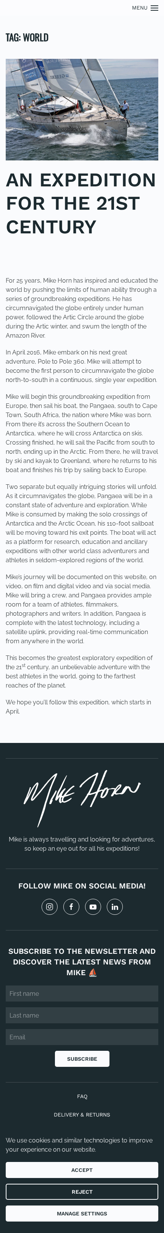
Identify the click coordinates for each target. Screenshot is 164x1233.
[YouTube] (93, 907)
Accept (82, 1170)
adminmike (55, 249)
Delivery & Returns (82, 1115)
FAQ (82, 1096)
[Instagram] (50, 907)
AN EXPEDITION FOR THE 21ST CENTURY (81, 203)
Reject (82, 1192)
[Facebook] (71, 907)
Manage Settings (82, 1213)
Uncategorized (28, 257)
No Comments (74, 257)
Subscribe (82, 1059)
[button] (145, 8)
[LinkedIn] (115, 907)
